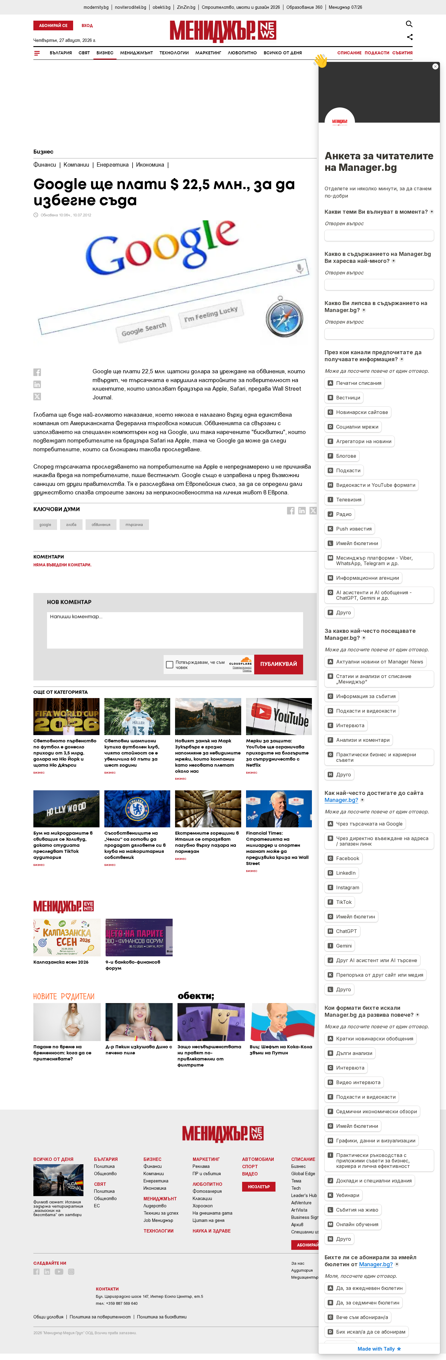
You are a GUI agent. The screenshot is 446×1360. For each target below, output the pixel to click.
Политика (104, 1166)
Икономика (155, 1188)
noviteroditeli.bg (130, 7)
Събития (402, 53)
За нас (297, 1263)
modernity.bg (96, 7)
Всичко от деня (283, 53)
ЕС (97, 1206)
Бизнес (104, 53)
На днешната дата (212, 1213)
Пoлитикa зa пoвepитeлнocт (100, 1317)
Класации (202, 1198)
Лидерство (155, 1206)
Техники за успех (161, 1213)
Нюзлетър (259, 1187)
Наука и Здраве (212, 1231)
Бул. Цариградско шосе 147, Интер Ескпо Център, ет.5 (149, 1296)
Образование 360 (304, 7)
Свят (84, 53)
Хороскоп (203, 1206)
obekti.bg (162, 7)
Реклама (201, 1166)
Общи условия (48, 1317)
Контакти (107, 1289)
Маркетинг (208, 53)
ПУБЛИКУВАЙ (278, 664)
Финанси (153, 1166)
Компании (154, 1174)
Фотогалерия (207, 1191)
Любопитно (242, 53)
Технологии (174, 53)
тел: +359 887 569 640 (116, 1303)
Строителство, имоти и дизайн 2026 (241, 7)
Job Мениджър (158, 1220)
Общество (105, 1174)
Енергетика (156, 1181)
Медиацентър (305, 1277)
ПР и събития (207, 1174)
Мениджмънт (136, 53)
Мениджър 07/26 (345, 7)
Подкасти (377, 53)
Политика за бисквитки (162, 1317)
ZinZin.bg (186, 7)
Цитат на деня (209, 1220)
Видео (250, 1174)
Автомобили (258, 1159)
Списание (349, 53)
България (61, 53)
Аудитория (302, 1270)
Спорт (250, 1166)
